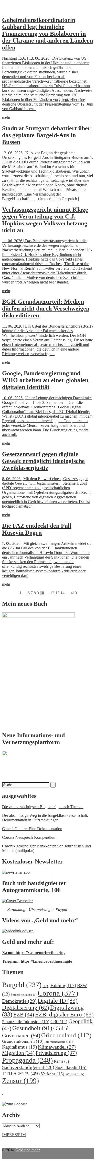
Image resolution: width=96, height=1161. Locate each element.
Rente (61, 1061)
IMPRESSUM (14, 1134)
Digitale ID (58, 1000)
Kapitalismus (19, 1047)
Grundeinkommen (23, 1041)
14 (62, 593)
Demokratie (19, 1001)
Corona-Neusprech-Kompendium (29, 837)
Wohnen (74, 1074)
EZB (23, 1015)
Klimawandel (57, 1047)
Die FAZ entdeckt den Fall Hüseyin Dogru (36, 529)
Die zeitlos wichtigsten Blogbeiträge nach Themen (42, 807)
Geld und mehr (27, 1150)
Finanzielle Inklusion (25, 1021)
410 (74, 593)
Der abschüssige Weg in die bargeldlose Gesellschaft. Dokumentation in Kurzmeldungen (45, 817)
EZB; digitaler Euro (64, 1014)
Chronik (8, 846)
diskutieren (61, 171)
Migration (18, 1053)
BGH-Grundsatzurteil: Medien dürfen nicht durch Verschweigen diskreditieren (45, 308)
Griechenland (66, 1035)
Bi (45, 986)
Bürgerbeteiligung (24, 994)
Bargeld (21, 985)
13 (57, 593)
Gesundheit (32, 1028)
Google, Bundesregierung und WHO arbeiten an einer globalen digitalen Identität (45, 380)
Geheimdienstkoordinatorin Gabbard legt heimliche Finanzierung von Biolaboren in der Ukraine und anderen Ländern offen (47, 34)
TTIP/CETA (21, 1073)
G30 (58, 1021)
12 (52, 593)
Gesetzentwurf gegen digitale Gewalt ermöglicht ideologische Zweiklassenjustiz (43, 461)
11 (47, 593)
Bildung (63, 985)
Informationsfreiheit (59, 1041)
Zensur (20, 1081)
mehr (6, 117)
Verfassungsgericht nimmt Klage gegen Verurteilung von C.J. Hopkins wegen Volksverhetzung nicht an (45, 220)
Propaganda (27, 1060)
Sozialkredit (71, 1067)
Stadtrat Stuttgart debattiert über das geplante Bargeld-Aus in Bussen (46, 135)
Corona (58, 993)
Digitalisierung (25, 1007)
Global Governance (35, 1032)
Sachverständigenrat (28, 1067)
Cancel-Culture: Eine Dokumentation (32, 829)
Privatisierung (56, 1053)
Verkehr (52, 1073)
